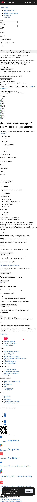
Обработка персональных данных (11, 501)
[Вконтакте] (5, 419)
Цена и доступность (6, 69)
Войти (29, 2)
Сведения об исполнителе (8, 304)
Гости (2, 27)
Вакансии (7, 398)
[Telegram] (5, 412)
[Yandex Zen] (5, 424)
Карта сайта (4, 498)
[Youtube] (5, 421)
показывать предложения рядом (12, 258)
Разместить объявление (11, 371)
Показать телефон (6, 79)
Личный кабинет (9, 341)
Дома (5, 386)
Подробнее (3, 334)
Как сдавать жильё (10, 370)
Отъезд (2, 24)
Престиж (3, 133)
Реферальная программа (11, 401)
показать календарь (6, 253)
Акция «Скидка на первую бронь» (15, 358)
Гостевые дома (8, 388)
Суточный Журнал (10, 361)
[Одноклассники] (5, 414)
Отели (6, 383)
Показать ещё (5, 281)
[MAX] (5, 416)
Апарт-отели (8, 384)
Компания (7, 396)
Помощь (6, 375)
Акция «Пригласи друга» (12, 356)
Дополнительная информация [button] (9, 217)
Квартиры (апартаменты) (12, 381)
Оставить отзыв (5, 273)
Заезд (1, 20)
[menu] (34, 2)
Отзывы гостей (9, 353)
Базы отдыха (8, 390)
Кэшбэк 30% (8, 355)
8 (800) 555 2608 (9, 345)
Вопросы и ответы (10, 363)
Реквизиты (7, 399)
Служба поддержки (10, 343)
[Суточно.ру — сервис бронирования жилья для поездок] (8, 2)
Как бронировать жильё (11, 351)
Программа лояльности (11, 403)
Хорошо (29, 491)
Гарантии (7, 360)
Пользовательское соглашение (10, 499)
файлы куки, (15, 489)
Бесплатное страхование (12, 373)
